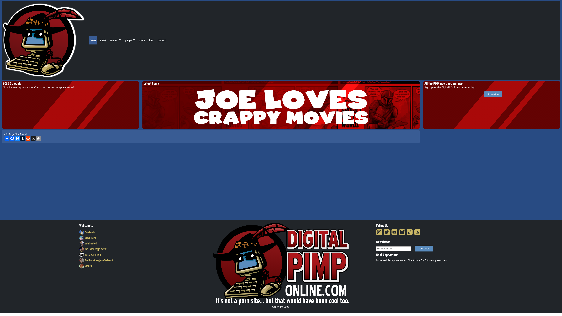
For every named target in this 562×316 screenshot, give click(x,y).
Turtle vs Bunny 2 (93, 254)
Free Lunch (90, 232)
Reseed (88, 266)
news (103, 40)
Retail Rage (90, 237)
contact (162, 40)
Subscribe (493, 94)
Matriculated (91, 243)
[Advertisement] (435, 174)
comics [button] (113, 40)
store (142, 40)
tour (151, 40)
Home (93, 40)
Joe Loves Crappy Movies (96, 249)
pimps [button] (128, 40)
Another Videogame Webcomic (99, 260)
